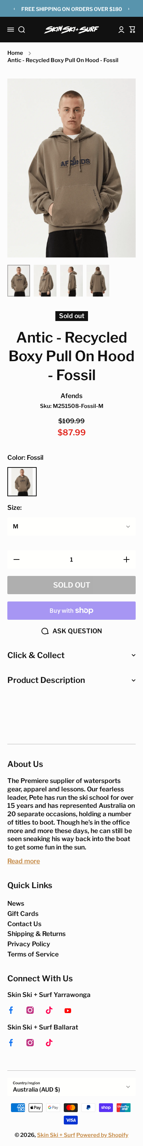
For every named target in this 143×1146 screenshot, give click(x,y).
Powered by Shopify (102, 1135)
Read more (23, 861)
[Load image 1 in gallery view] (18, 281)
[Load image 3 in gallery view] (71, 281)
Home (15, 53)
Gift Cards (22, 913)
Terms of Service (33, 954)
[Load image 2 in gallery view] (45, 281)
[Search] (21, 29)
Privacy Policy (28, 944)
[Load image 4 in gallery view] (98, 281)
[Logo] (71, 30)
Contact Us (24, 924)
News (15, 903)
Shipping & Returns (36, 933)
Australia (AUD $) (36, 1089)
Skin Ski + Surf (56, 1135)
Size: (14, 507)
